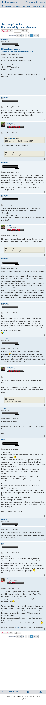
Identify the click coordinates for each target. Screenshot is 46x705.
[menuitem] (6, 2)
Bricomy (9, 578)
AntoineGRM (5, 338)
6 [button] (34, 35)
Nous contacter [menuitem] (34, 692)
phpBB (17, 696)
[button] (17, 35)
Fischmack (4, 39)
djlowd (3, 543)
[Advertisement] (23, 15)
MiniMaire (4, 439)
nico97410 (10, 123)
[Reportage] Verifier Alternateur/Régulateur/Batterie (18, 26)
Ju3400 (3, 408)
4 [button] (28, 35)
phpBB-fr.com (26, 699)
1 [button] (20, 35)
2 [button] (23, 35)
